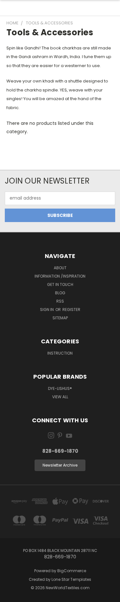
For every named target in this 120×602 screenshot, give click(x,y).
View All (60, 397)
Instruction (60, 353)
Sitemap (60, 318)
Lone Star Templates (71, 579)
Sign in (47, 309)
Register (71, 309)
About (60, 268)
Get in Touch (60, 284)
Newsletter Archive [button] (60, 465)
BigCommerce (71, 570)
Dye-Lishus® (60, 388)
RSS (60, 301)
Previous (9, 595)
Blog (60, 293)
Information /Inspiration (60, 276)
